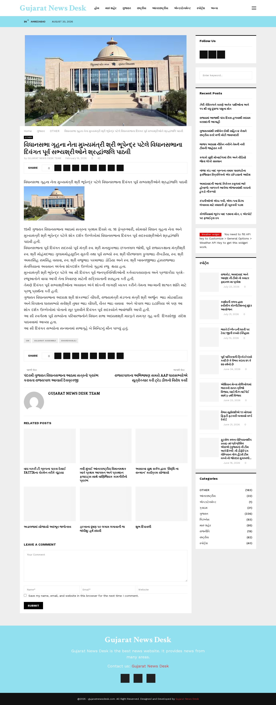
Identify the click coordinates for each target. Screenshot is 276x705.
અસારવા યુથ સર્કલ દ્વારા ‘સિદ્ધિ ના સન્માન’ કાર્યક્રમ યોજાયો (157, 471)
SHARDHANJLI (68, 340)
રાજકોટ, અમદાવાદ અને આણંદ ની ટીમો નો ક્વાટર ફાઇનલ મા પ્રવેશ (235, 277)
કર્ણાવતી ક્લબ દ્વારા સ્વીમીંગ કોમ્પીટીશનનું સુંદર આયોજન (236, 305)
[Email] (150, 678)
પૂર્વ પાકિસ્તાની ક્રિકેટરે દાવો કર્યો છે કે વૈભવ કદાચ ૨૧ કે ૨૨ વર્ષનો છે (236, 360)
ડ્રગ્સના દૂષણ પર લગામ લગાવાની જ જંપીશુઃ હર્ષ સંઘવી (102, 529)
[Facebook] (125, 678)
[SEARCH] (248, 75)
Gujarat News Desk (53, 8)
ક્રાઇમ (204, 507)
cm (27, 340)
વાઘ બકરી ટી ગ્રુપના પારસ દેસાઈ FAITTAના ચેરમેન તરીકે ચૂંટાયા (45, 471)
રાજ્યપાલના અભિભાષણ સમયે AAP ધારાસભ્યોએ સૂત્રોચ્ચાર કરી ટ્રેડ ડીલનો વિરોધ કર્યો (151, 378)
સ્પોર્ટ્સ (201, 8)
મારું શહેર (110, 8)
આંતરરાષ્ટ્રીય (160, 8)
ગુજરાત (126, 8)
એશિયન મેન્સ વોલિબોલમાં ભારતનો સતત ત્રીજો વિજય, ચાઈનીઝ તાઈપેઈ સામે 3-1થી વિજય (236, 389)
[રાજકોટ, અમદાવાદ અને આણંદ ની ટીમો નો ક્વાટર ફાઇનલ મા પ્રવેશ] (209, 282)
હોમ (96, 8)
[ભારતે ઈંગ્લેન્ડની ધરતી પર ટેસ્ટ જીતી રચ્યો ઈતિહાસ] (209, 337)
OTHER (28, 137)
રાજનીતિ (205, 531)
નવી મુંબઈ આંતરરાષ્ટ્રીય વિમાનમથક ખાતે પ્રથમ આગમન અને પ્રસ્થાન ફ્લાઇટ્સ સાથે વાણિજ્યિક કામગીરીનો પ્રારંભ (103, 475)
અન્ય (214, 8)
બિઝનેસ (204, 519)
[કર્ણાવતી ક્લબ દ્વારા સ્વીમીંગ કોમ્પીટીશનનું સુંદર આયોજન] (209, 309)
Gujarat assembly (45, 340)
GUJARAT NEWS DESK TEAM (44, 158)
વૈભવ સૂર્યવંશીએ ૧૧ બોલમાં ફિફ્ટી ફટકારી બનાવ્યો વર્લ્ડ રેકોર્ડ (236, 415)
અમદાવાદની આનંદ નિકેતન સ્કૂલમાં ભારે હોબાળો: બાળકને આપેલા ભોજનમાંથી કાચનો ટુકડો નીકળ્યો (225, 187)
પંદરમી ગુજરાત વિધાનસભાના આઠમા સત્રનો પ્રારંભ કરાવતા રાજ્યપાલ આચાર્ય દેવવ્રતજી (61, 378)
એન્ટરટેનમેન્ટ (182, 8)
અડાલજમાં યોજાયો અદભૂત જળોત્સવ (47, 527)
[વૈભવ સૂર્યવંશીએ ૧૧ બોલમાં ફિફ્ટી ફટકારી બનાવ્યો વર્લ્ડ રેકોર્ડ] (209, 420)
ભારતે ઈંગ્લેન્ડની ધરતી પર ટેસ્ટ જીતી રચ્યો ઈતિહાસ (235, 331)
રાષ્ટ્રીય (141, 8)
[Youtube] (138, 678)
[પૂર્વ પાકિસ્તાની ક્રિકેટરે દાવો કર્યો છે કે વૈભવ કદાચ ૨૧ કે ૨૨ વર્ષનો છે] (209, 364)
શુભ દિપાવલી (143, 527)
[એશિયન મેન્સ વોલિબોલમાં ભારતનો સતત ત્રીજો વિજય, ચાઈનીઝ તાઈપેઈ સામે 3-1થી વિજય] (209, 392)
